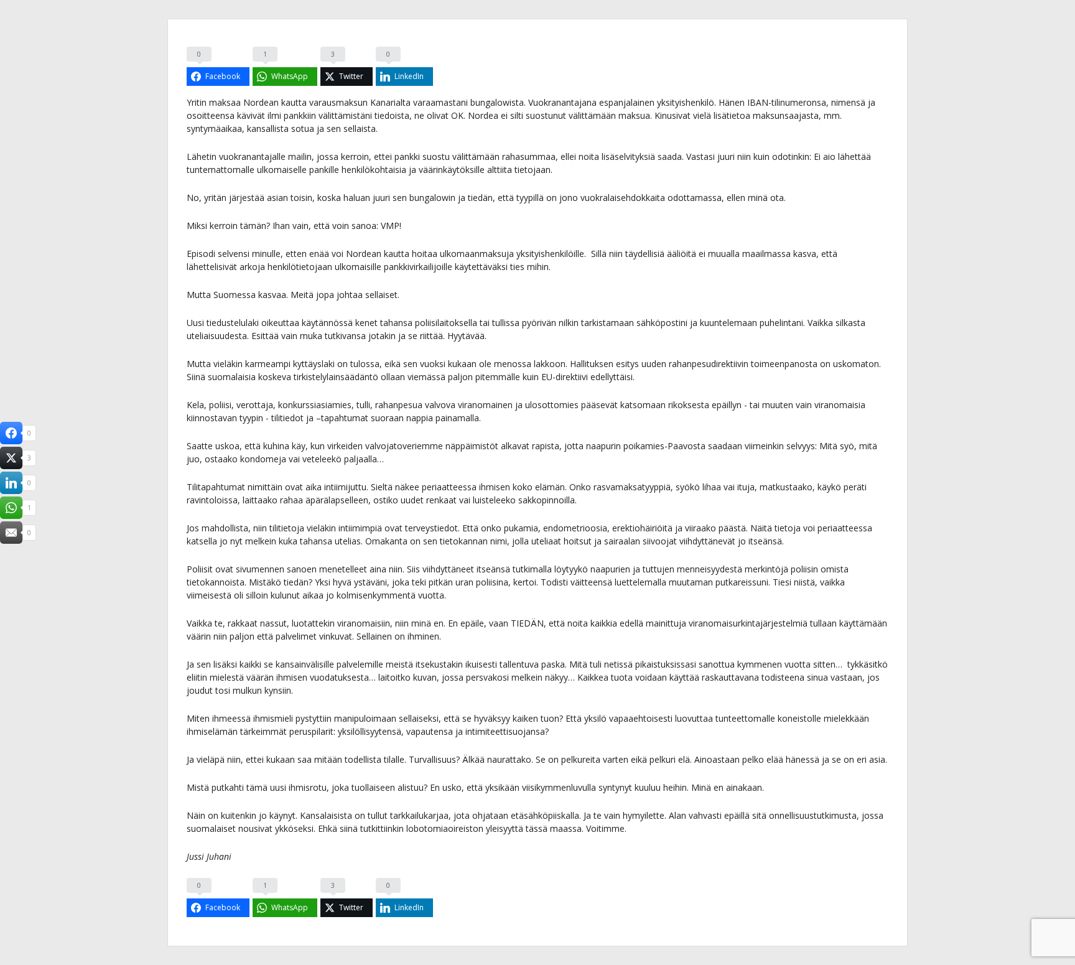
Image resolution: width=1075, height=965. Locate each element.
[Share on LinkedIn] (11, 483)
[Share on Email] (11, 532)
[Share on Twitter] (11, 458)
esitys (627, 364)
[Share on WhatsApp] (11, 507)
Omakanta (387, 541)
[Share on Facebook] (11, 433)
